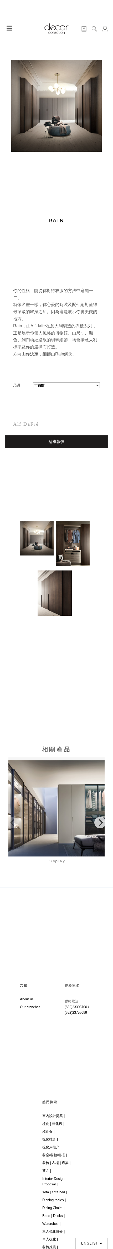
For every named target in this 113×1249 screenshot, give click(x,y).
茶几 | (46, 1171)
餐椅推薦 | (50, 1247)
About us (27, 999)
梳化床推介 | (51, 1147)
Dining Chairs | (53, 1208)
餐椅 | (46, 1163)
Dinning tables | (54, 1200)
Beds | (47, 1216)
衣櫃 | (56, 1163)
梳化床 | (58, 1124)
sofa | (46, 1192)
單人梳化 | (50, 1239)
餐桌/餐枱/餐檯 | (54, 1155)
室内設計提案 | (53, 1116)
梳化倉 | (48, 1132)
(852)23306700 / (77, 1007)
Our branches (30, 1007)
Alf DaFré (26, 424)
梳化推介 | (50, 1139)
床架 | (66, 1163)
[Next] (100, 822)
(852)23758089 (76, 1013)
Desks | (59, 1216)
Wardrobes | (51, 1224)
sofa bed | (59, 1192)
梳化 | (46, 1124)
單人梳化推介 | (53, 1231)
